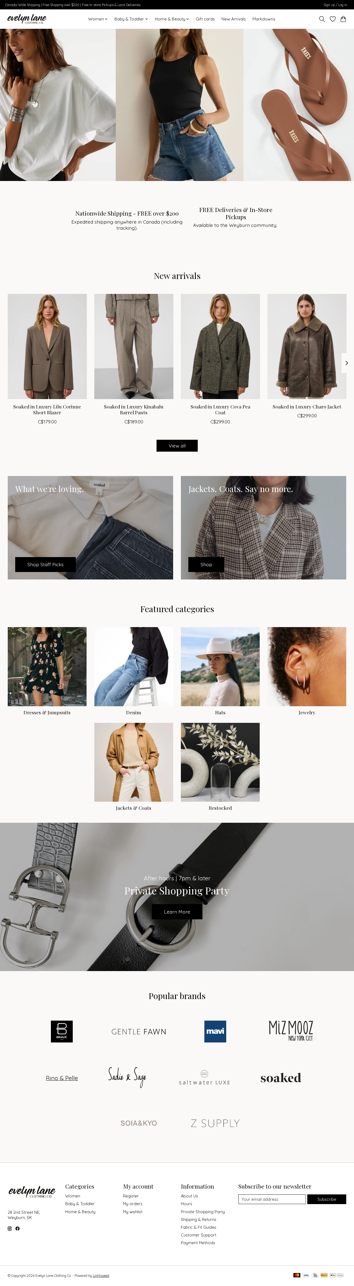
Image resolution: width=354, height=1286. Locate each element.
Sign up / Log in (335, 5)
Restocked (220, 807)
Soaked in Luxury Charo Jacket (307, 406)
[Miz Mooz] (292, 1032)
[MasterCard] (297, 1275)
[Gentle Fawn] (138, 1032)
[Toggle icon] (322, 19)
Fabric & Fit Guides (198, 1227)
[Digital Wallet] (336, 1275)
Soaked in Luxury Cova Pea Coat (220, 409)
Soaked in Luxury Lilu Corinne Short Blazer (47, 409)
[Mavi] (215, 1032)
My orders (132, 1203)
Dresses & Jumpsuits (47, 712)
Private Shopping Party (203, 1211)
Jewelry (307, 712)
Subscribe (326, 1199)
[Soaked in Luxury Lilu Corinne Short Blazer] (47, 346)
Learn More (177, 912)
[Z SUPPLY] (215, 1124)
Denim (133, 712)
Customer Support (198, 1235)
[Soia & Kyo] (138, 1124)
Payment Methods (198, 1242)
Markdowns (264, 19)
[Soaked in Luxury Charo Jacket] (307, 346)
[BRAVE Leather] (62, 1032)
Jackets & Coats (133, 807)
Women (72, 1196)
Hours (186, 1203)
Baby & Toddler (80, 1203)
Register (131, 1196)
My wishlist (132, 1211)
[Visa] (306, 1275)
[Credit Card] (315, 1275)
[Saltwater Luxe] (204, 1078)
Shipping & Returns (198, 1219)
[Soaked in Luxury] (281, 1078)
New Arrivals (234, 19)
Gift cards (205, 19)
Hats (220, 712)
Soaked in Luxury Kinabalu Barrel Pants (133, 409)
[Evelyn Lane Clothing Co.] (27, 19)
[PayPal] (324, 1275)
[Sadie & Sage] (127, 1078)
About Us (189, 1196)
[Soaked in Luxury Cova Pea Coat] (220, 346)
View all (177, 446)
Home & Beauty (80, 1211)
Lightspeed (101, 1276)
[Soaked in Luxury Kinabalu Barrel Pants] (133, 346)
